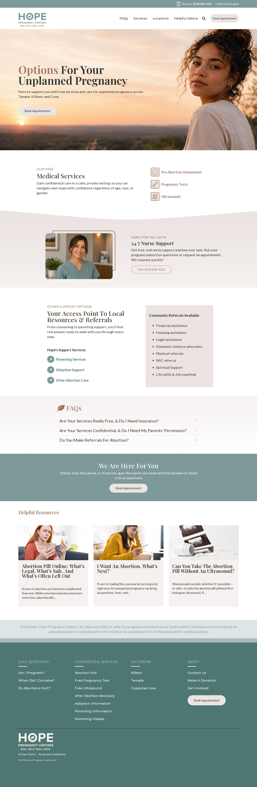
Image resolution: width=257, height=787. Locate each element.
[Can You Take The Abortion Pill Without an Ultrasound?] (204, 542)
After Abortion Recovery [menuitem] (95, 696)
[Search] (204, 18)
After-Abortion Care (72, 380)
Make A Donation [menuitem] (202, 680)
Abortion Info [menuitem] (86, 673)
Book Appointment (224, 18)
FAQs (124, 18)
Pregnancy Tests (174, 184)
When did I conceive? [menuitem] (36, 680)
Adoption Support (70, 370)
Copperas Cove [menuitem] (143, 688)
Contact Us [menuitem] (197, 673)
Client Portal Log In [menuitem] (227, 3)
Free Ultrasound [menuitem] (88, 688)
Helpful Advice (186, 18)
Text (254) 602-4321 (151, 269)
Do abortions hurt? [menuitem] (34, 688)
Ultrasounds (171, 196)
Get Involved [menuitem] (198, 688)
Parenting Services (71, 359)
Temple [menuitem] (137, 680)
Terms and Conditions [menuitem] (52, 754)
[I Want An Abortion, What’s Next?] (128, 542)
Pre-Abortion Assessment (181, 172)
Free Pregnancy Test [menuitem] (92, 680)
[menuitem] (192, 4)
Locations (161, 18)
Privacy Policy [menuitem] (27, 754)
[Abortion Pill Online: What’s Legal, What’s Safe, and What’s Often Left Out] (53, 542)
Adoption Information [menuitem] (93, 704)
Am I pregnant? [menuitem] (31, 673)
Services (140, 18)
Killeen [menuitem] (136, 673)
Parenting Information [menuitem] (93, 711)
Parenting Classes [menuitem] (89, 719)
